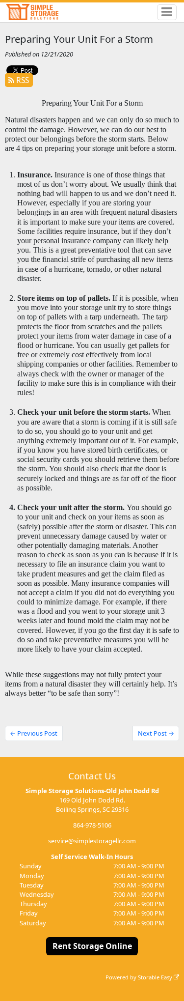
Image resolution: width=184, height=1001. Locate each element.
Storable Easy (156, 977)
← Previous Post (33, 733)
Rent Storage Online (92, 946)
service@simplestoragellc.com (92, 840)
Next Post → (156, 733)
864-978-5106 (92, 825)
